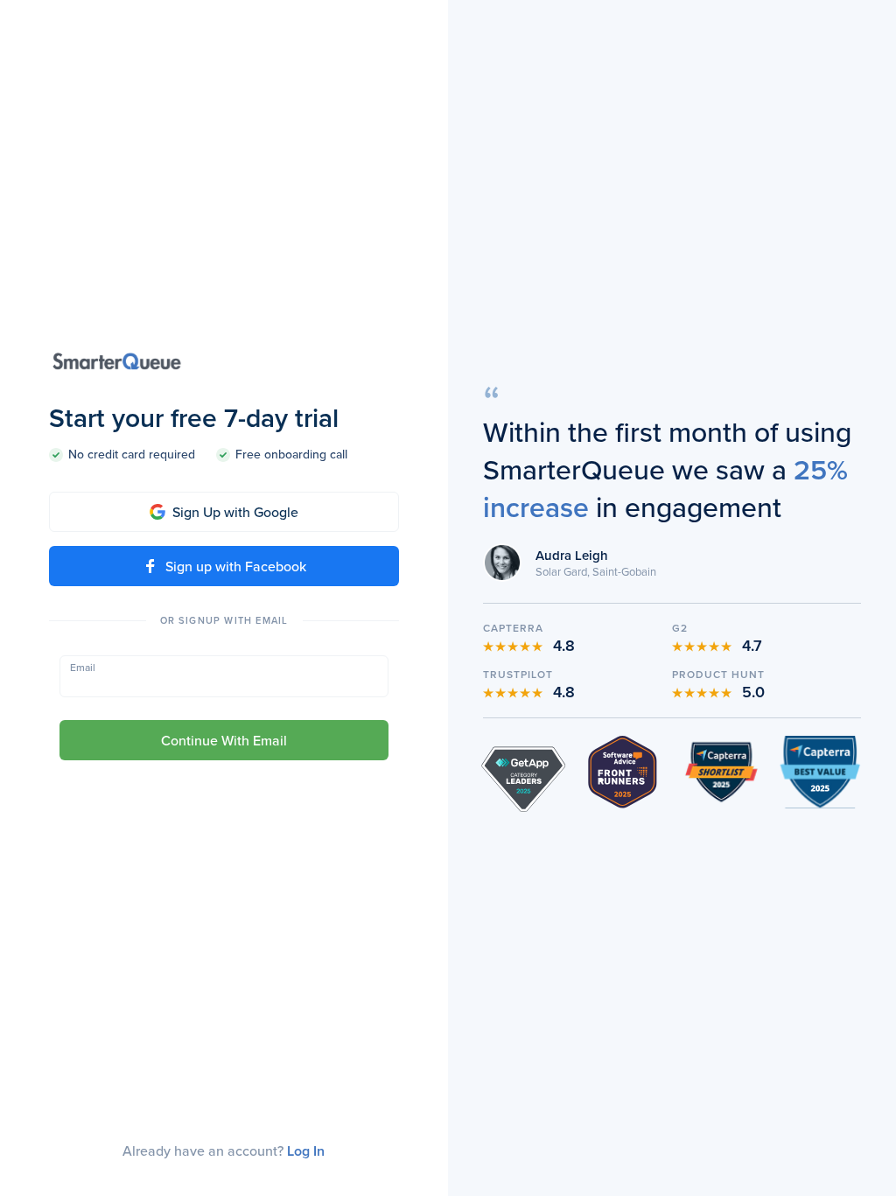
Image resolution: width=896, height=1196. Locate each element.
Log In (306, 1151)
